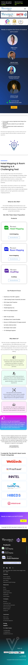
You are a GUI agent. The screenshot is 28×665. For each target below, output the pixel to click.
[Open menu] (25, 8)
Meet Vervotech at (19, 3)
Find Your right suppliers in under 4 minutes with (6, 3)
